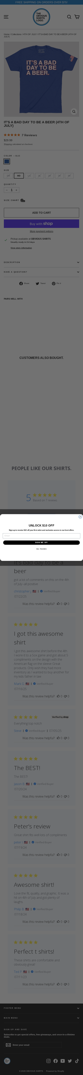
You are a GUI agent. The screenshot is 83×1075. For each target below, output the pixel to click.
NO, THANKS (41, 549)
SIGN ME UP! (41, 542)
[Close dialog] (80, 516)
